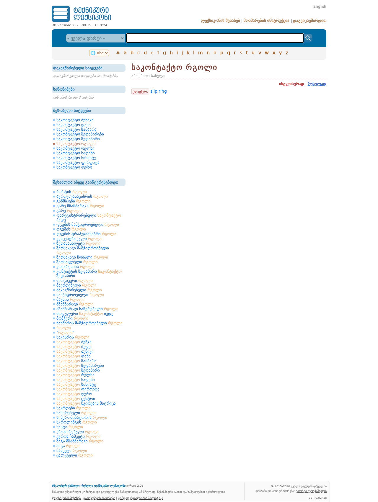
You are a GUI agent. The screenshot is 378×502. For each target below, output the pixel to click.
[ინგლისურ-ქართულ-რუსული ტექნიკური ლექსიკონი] (81, 21)
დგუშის (71, 229)
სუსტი (69, 427)
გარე (69, 210)
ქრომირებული (78, 431)
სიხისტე (76, 384)
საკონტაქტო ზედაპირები (80, 134)
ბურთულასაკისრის (82, 196)
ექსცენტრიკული (79, 238)
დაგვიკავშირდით (309, 20)
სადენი (75, 379)
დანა (73, 356)
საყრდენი (73, 408)
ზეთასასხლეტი (78, 243)
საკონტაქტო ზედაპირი (78, 139)
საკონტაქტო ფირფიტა (78, 162)
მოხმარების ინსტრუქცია (266, 20)
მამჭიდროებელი (80, 294)
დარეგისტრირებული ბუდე (88, 217)
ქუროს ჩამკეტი (78, 436)
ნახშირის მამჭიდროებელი (89, 323)
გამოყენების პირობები (99, 498)
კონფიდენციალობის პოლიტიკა (140, 498)
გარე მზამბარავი (80, 206)
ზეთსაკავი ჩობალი (82, 257)
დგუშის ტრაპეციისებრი (86, 234)
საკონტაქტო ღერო (74, 167)
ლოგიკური (74, 280)
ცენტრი (75, 398)
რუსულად (317, 83)
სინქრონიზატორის (81, 417)
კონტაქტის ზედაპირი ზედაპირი (89, 273)
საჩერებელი (76, 413)
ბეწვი (74, 342)
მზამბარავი (75, 304)
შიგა (68, 446)
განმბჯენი (73, 201)
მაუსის (70, 299)
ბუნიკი (75, 351)
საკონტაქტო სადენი (75, 153)
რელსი (75, 375)
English (319, 6)
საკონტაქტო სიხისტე (76, 158)
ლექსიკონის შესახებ (220, 20)
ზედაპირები (80, 365)
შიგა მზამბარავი (79, 441)
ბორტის (71, 191)
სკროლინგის (76, 422)
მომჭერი (72, 318)
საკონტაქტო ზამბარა (76, 129)
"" (65, 332)
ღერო (74, 394)
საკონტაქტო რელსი (75, 148)
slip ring (158, 91)
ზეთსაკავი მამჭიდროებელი (82, 250)
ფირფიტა (78, 389)
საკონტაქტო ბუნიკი (75, 120)
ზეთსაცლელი (77, 262)
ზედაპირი (78, 370)
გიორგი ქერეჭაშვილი (311, 491)
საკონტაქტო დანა (73, 124)
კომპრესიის (75, 266)
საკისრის (72, 337)
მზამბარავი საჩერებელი (87, 309)
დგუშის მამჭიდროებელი (87, 224)
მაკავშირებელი (79, 290)
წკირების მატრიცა (86, 403)
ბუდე (73, 346)
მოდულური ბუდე (84, 313)
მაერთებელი (76, 285)
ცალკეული (74, 455)
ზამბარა (76, 361)
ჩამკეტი (71, 450)
